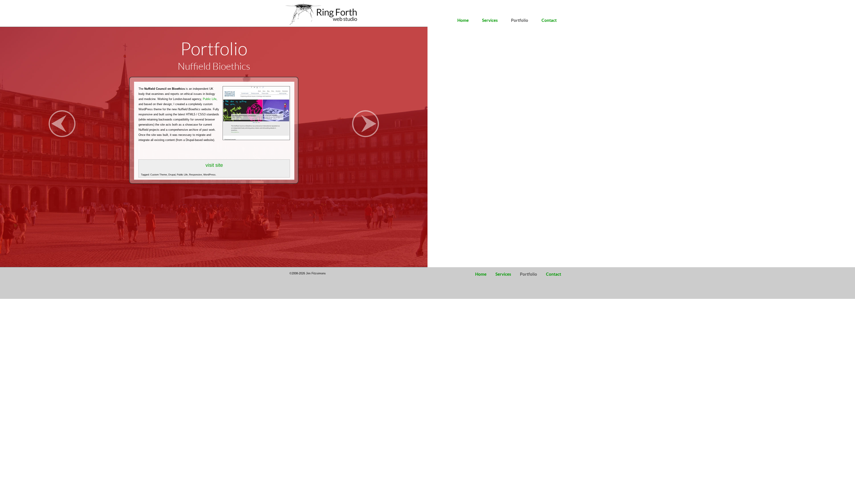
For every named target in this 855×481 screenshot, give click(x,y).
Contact (549, 20)
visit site (214, 165)
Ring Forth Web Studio (322, 13)
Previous (62, 123)
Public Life (209, 99)
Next (365, 123)
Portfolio (519, 20)
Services (490, 20)
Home (463, 20)
